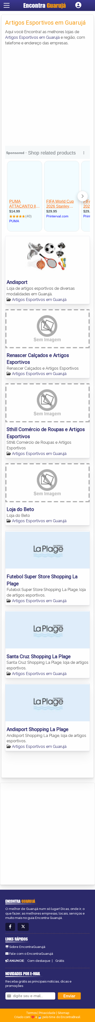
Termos (31, 1013)
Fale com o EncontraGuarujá (31, 953)
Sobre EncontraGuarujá (27, 947)
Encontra (44, 5)
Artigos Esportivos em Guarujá (32, 37)
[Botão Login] (78, 5)
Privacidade (47, 1013)
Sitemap (63, 1013)
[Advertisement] (47, 95)
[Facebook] (10, 927)
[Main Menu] (6, 5)
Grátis (59, 961)
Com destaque (38, 961)
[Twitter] (23, 927)
